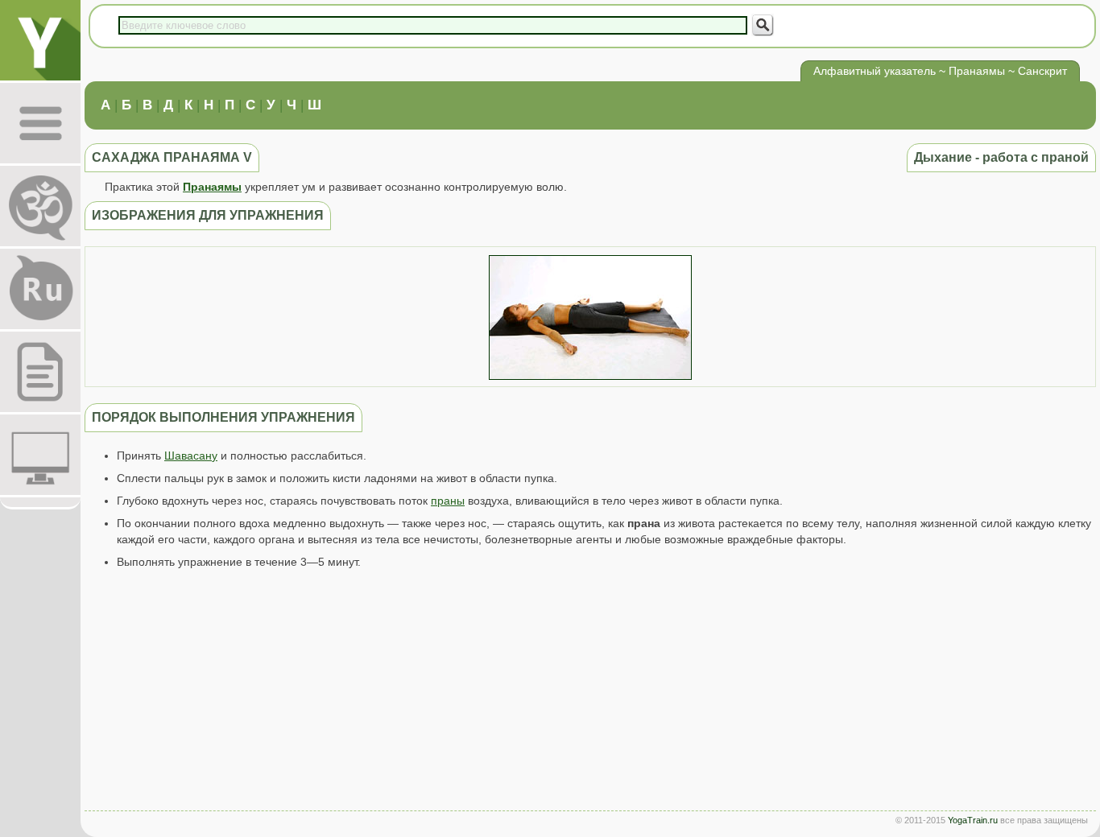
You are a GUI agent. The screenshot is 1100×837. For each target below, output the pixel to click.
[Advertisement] (590, 693)
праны (448, 500)
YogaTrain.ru (973, 820)
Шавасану (190, 455)
